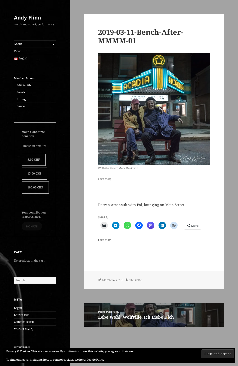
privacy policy (22, 346)
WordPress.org (23, 329)
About (18, 44)
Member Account (25, 78)
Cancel (21, 106)
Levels (21, 92)
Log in (18, 308)
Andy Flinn (27, 17)
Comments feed (24, 322)
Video (17, 51)
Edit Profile (24, 85)
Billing (21, 99)
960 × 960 (135, 280)
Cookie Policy (95, 360)
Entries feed (21, 315)
